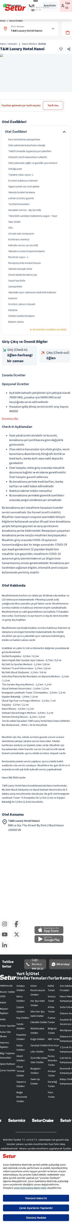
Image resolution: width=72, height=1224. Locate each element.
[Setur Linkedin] (6, 949)
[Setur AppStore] (51, 933)
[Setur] (15, 7)
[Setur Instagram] (6, 928)
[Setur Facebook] (18, 928)
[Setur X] (18, 938)
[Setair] (65, 1120)
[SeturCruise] (43, 1120)
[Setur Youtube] (6, 938)
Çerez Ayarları (8, 1070)
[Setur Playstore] (51, 942)
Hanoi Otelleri (16, 20)
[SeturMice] (16, 1120)
